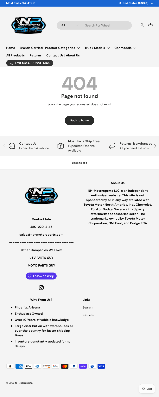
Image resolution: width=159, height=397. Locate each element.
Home (10, 48)
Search (87, 307)
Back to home (79, 120)
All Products (15, 55)
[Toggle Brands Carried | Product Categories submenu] (78, 48)
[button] (150, 25)
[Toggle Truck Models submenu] (108, 48)
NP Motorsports (23, 382)
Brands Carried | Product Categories (47, 48)
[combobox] (94, 25)
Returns (35, 55)
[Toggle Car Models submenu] (134, 48)
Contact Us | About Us (63, 55)
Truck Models (95, 48)
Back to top (79, 162)
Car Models (123, 48)
